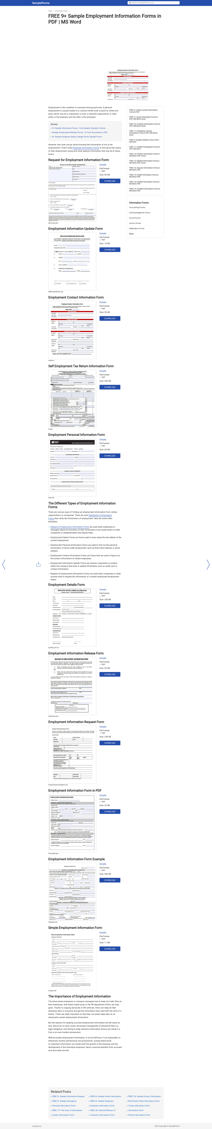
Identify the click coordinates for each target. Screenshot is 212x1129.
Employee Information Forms (86, 148)
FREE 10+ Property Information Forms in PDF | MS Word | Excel (144, 125)
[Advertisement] (106, 46)
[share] (38, 564)
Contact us (36, 1126)
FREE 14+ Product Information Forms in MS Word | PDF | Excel (144, 155)
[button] (145, 234)
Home (50, 11)
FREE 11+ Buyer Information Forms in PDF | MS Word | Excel (143, 118)
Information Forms (61, 11)
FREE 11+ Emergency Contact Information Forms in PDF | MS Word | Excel (143, 133)
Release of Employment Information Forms (70, 527)
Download (109, 181)
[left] (3, 564)
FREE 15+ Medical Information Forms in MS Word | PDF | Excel (144, 162)
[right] (208, 565)
